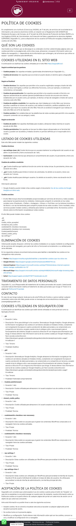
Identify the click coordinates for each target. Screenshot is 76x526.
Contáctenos (49, 2)
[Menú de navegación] (69, 10)
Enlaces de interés (30, 524)
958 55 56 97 (23, 2)
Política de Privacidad (16, 289)
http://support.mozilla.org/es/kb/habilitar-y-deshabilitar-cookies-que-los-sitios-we (38, 259)
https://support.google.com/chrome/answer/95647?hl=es (35, 262)
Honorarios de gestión (45, 524)
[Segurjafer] (17, 10)
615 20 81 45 (33, 2)
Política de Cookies (52, 522)
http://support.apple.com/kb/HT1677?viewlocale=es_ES (27, 276)
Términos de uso (38, 522)
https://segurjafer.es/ (55, 64)
